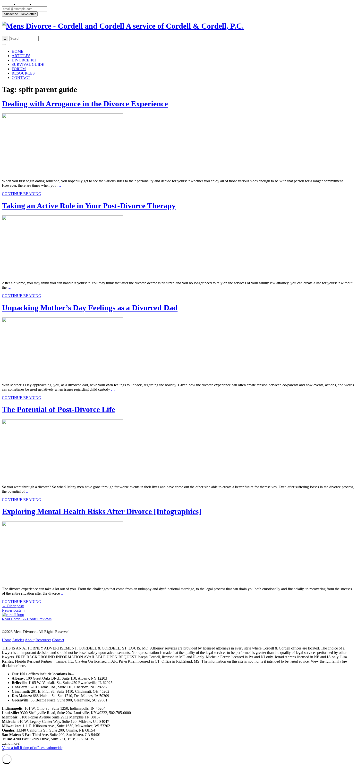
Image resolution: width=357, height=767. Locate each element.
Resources (43, 640)
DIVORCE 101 (24, 60)
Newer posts (14, 610)
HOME (17, 51)
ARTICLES (21, 56)
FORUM (19, 69)
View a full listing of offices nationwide (32, 748)
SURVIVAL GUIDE (28, 64)
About (29, 640)
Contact (58, 640)
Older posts (13, 606)
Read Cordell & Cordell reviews (26, 619)
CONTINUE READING (21, 194)
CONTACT (21, 78)
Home (6, 640)
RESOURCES (23, 73)
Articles (18, 640)
